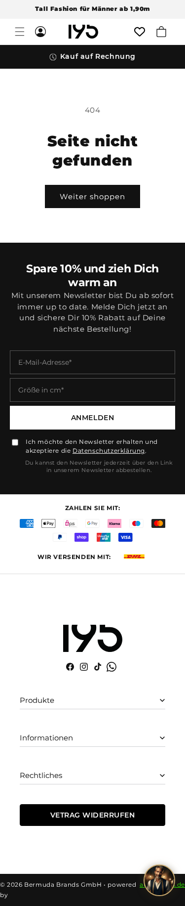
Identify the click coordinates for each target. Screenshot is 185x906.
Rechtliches (41, 775)
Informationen (46, 737)
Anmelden (92, 417)
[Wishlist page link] (139, 31)
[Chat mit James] (159, 880)
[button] (20, 32)
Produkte (37, 700)
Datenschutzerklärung (109, 450)
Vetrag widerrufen (92, 815)
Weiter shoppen (92, 196)
